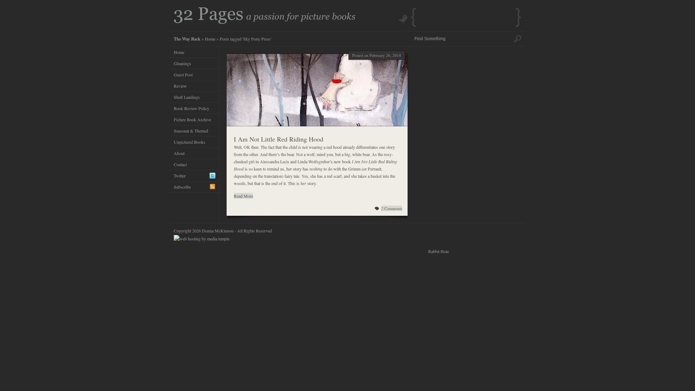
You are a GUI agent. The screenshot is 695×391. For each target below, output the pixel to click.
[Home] (264, 22)
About (179, 153)
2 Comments (391, 208)
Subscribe (182, 187)
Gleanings (182, 63)
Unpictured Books (189, 142)
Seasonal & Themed (191, 131)
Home (210, 39)
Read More (243, 196)
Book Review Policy (191, 108)
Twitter (180, 175)
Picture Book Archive (192, 119)
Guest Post (183, 74)
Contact (180, 164)
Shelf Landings (187, 97)
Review (180, 86)
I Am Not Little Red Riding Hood (278, 139)
